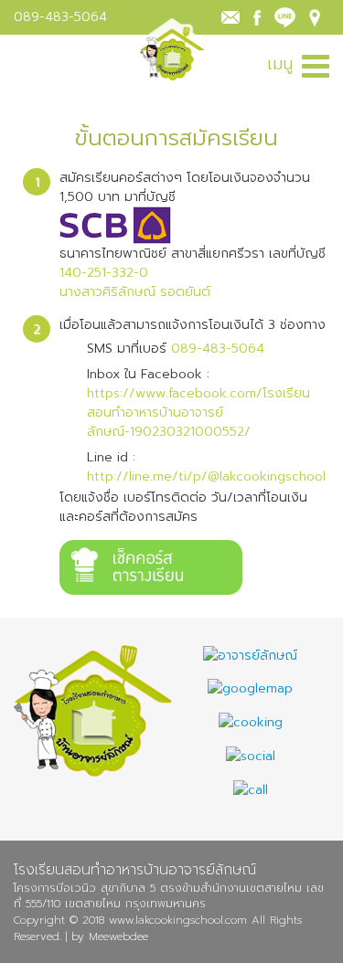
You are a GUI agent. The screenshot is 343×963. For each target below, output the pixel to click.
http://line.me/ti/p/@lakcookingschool (206, 476)
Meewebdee (118, 936)
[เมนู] (315, 64)
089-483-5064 (60, 16)
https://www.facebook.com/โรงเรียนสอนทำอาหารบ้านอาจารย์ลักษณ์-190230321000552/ (198, 412)
